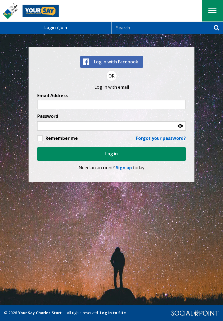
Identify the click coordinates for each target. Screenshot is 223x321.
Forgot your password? (161, 138)
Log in (111, 154)
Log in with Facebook (116, 62)
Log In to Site (113, 312)
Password (47, 116)
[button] (180, 126)
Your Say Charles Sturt (40, 312)
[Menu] (212, 10)
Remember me (61, 138)
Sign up (124, 168)
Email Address (52, 95)
